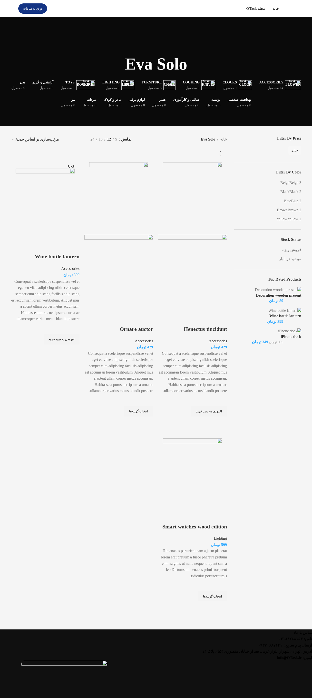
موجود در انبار (290, 259)
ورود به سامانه (32, 8)
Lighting (220, 538)
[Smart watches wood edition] (192, 472)
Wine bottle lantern (285, 316)
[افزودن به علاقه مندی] (221, 400)
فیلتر (295, 150)
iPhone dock (291, 336)
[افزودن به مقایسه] (221, 319)
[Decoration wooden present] (278, 289)
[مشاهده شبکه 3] (78, 139)
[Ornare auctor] (118, 196)
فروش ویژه (291, 250)
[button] (209, 411)
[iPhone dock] (289, 331)
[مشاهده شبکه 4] (69, 139)
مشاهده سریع (221, 422)
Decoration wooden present (278, 295)
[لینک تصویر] (64, 679)
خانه (223, 139)
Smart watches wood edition (194, 527)
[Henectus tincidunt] (192, 196)
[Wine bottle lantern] (284, 310)
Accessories (218, 341)
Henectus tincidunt (205, 329)
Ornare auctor (136, 329)
